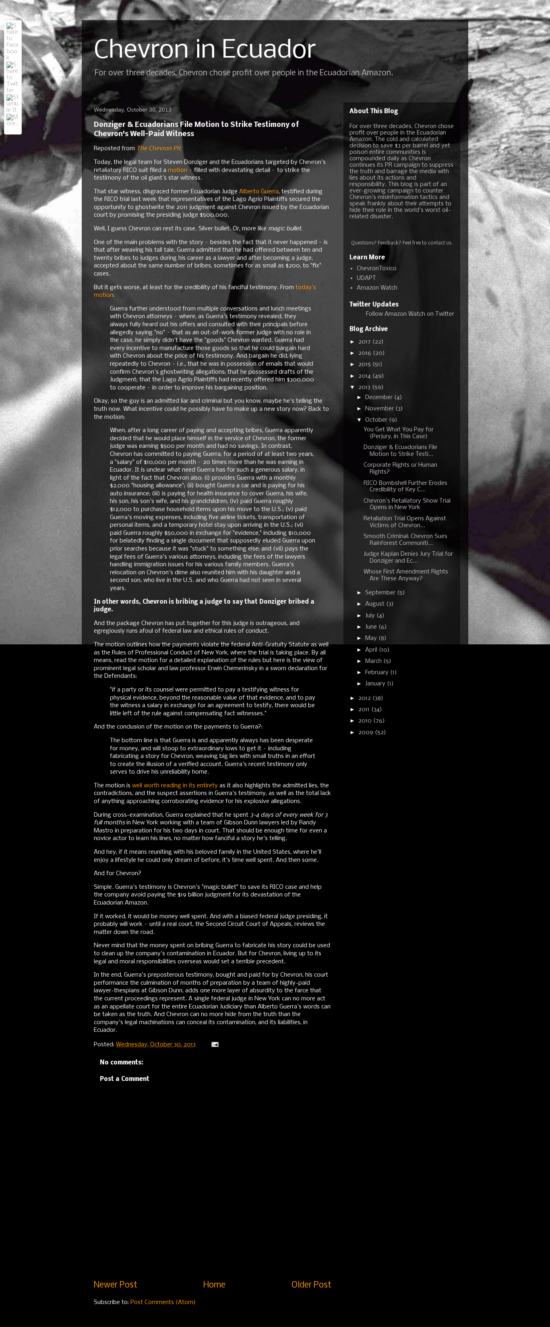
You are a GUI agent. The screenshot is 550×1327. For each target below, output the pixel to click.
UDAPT (366, 278)
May (371, 638)
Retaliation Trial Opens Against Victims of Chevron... (405, 522)
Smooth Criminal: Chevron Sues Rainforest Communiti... (405, 540)
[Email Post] (214, 1044)
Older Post (311, 1285)
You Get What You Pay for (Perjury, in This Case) (399, 433)
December (379, 397)
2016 (365, 353)
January (376, 684)
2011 (364, 709)
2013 (365, 387)
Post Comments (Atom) (163, 1302)
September (381, 593)
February (377, 672)
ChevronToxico (377, 268)
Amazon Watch (377, 288)
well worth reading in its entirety (175, 786)
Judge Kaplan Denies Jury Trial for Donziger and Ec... (408, 557)
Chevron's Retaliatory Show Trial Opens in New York (407, 504)
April (372, 650)
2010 (365, 721)
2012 (365, 698)
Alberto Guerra (259, 191)
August (375, 604)
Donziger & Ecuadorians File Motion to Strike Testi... (400, 451)
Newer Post (115, 1285)
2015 (365, 364)
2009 (366, 732)
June (371, 627)
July (370, 616)
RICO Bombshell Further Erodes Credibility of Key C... (405, 486)
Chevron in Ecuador (205, 50)
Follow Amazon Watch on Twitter (410, 314)
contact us (439, 243)
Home (214, 1285)
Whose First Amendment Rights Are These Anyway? (406, 575)
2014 (365, 376)
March (374, 661)
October (377, 420)
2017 (365, 342)
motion (177, 170)
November (380, 409)
